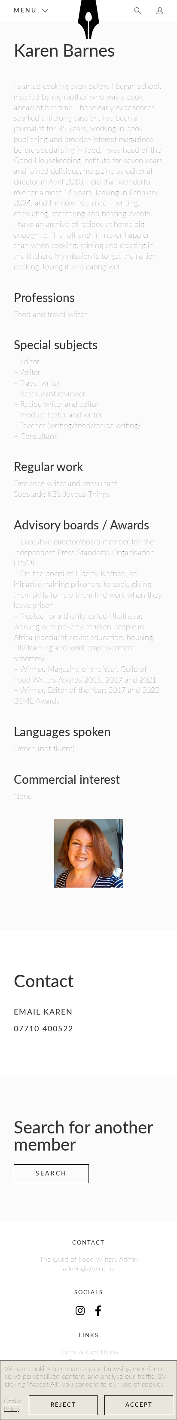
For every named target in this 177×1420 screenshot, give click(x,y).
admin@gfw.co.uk (88, 1269)
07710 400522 (43, 1029)
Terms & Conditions (88, 1352)
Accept (139, 1405)
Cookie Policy (13, 1405)
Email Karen (43, 1012)
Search (51, 1174)
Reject (63, 1405)
